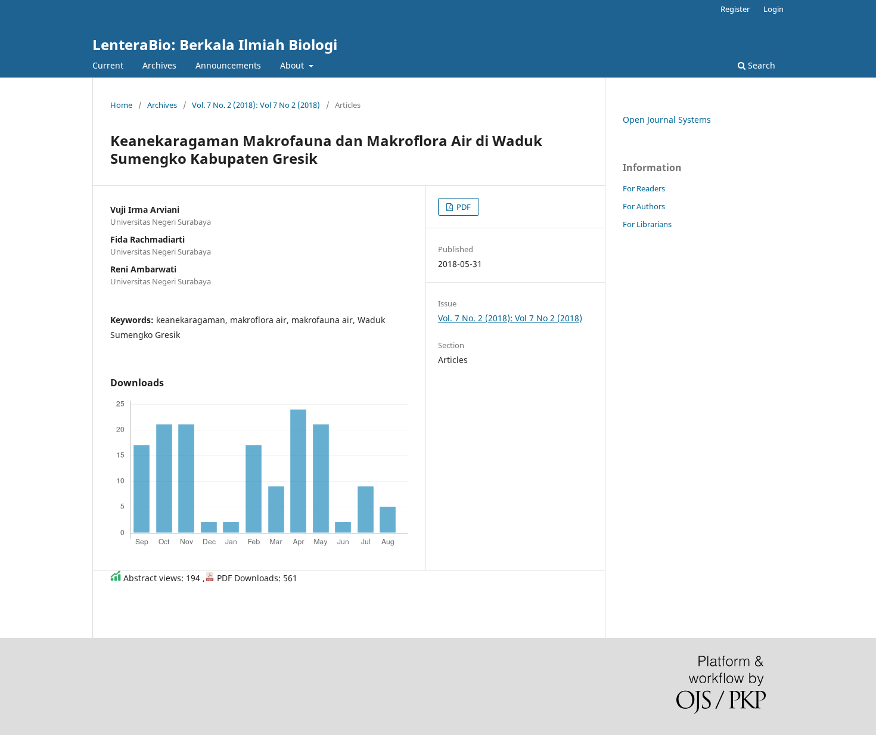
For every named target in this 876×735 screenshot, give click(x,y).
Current (107, 65)
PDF (463, 206)
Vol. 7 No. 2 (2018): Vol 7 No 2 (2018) (256, 105)
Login (773, 9)
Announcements (228, 65)
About (293, 65)
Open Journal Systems (667, 119)
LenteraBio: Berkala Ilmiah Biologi (214, 44)
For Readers (644, 188)
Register (735, 9)
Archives (159, 65)
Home (121, 105)
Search (760, 65)
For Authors (644, 206)
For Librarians (647, 224)
